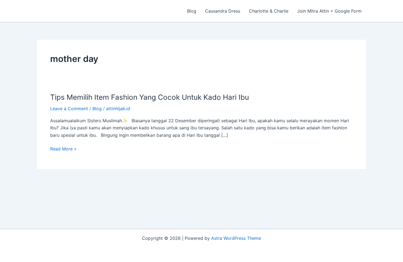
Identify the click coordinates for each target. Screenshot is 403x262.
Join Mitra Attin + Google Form (329, 11)
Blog (191, 11)
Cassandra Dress (222, 11)
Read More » (63, 148)
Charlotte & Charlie (268, 11)
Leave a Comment (69, 108)
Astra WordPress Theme (236, 238)
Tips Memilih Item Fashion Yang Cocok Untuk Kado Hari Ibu (149, 97)
